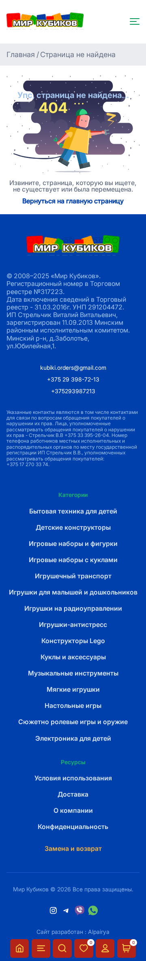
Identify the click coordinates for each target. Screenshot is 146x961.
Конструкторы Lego (73, 641)
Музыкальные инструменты (73, 673)
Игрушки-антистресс (73, 625)
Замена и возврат (73, 848)
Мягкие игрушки (73, 689)
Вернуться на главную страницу (73, 201)
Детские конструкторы (73, 527)
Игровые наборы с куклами (73, 560)
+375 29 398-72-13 (73, 379)
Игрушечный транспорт (73, 576)
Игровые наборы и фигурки (73, 544)
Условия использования (73, 778)
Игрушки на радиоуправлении (73, 608)
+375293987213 (73, 391)
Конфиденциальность (73, 827)
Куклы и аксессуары (73, 657)
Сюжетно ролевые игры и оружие (73, 722)
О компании (73, 810)
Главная (20, 54)
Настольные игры (73, 706)
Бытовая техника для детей (73, 511)
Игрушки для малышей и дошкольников (73, 592)
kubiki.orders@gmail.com (73, 367)
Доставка (73, 794)
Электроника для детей (73, 738)
